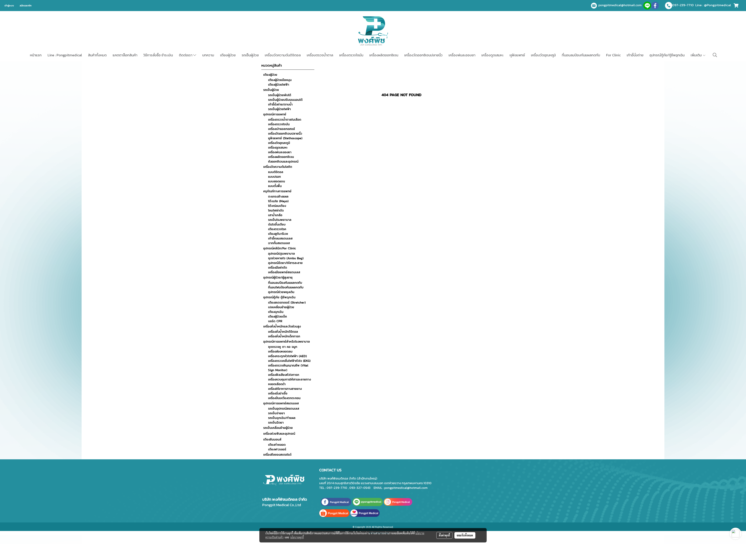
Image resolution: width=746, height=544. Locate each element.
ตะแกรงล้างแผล (278, 196)
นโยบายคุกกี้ (297, 537)
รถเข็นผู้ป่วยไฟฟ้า (279, 109)
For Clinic (613, 55)
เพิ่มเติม (696, 55)
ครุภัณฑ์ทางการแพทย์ (277, 191)
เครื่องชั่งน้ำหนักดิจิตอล (283, 331)
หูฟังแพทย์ (517, 55)
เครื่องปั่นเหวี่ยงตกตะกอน (284, 398)
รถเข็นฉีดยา (276, 422)
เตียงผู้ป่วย (228, 55)
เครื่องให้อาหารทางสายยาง (285, 388)
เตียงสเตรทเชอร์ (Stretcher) (287, 302)
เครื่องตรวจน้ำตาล (320, 55)
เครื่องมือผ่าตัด (277, 267)
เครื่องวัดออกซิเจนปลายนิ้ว (423, 55)
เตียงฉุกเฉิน (275, 311)
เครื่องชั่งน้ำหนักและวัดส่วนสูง (282, 326)
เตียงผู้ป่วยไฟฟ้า (278, 84)
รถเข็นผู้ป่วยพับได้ (279, 95)
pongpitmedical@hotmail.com (620, 5)
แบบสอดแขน (276, 181)
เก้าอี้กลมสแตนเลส (280, 238)
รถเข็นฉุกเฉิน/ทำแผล (281, 417)
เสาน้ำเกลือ (275, 215)
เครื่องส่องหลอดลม (280, 351)
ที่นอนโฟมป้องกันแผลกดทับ (285, 287)
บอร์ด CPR (275, 321)
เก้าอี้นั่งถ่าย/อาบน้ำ (280, 104)
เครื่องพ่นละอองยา (462, 55)
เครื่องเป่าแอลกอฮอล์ (281, 128)
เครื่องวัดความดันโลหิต (277, 166)
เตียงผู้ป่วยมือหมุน (280, 79)
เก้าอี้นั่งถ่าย (635, 55)
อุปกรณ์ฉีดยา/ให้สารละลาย (285, 262)
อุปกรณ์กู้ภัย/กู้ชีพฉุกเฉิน (667, 55)
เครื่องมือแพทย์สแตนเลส (284, 272)
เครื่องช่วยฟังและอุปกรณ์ (279, 433)
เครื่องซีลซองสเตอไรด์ (277, 454)
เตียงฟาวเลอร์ (277, 449)
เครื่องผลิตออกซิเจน (383, 55)
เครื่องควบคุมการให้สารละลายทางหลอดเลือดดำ (289, 381)
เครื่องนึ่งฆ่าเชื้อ (277, 393)
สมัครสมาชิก (25, 5)
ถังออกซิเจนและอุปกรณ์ (283, 161)
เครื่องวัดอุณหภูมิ (543, 55)
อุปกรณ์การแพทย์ (274, 114)
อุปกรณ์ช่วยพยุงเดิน (281, 292)
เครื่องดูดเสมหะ (492, 55)
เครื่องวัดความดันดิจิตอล (283, 55)
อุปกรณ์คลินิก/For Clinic (279, 248)
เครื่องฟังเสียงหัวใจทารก (283, 374)
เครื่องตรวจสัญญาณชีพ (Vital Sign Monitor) (288, 367)
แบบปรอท (274, 176)
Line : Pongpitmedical (65, 55)
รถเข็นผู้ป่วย (250, 55)
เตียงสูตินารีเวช (278, 233)
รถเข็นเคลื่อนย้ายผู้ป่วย (278, 427)
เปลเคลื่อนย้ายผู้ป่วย (281, 307)
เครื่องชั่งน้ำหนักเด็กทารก (284, 336)
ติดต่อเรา (186, 55)
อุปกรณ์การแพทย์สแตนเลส (281, 403)
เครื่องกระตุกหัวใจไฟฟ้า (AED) (287, 356)
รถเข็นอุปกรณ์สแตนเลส (283, 408)
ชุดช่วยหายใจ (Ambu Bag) (285, 258)
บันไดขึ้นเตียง (276, 224)
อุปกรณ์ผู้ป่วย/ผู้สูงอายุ (278, 277)
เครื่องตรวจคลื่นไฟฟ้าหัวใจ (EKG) (289, 360)
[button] (715, 55)
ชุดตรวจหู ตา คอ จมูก (282, 346)
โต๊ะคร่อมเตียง (277, 205)
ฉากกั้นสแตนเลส (279, 243)
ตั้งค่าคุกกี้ (444, 535)
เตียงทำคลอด (277, 444)
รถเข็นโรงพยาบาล (279, 219)
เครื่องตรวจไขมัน (351, 55)
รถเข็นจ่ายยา (276, 413)
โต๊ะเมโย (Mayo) (278, 201)
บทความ (208, 55)
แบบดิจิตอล (275, 172)
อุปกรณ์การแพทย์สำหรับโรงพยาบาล (286, 341)
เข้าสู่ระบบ (9, 5)
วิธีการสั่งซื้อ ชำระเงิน (158, 55)
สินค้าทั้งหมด (97, 55)
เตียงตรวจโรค (277, 229)
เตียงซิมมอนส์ (272, 439)
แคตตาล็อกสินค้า (125, 55)
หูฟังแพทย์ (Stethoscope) (285, 138)
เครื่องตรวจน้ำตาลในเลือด (284, 119)
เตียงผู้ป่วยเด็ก (277, 316)
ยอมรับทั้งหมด (465, 535)
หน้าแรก (36, 55)
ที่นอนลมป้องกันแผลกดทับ (581, 55)
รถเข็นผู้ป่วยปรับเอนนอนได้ (285, 99)
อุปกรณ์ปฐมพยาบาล (281, 253)
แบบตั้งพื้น (275, 186)
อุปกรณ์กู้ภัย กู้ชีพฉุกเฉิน (279, 297)
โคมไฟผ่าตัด (276, 210)
